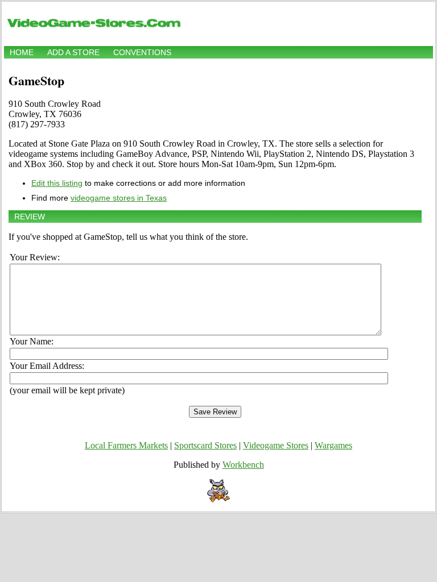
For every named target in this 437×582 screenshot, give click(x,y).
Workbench (243, 464)
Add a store (73, 52)
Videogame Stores (275, 445)
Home (22, 52)
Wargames (333, 445)
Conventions (142, 52)
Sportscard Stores (205, 445)
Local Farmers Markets (126, 445)
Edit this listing (57, 183)
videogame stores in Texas (119, 197)
